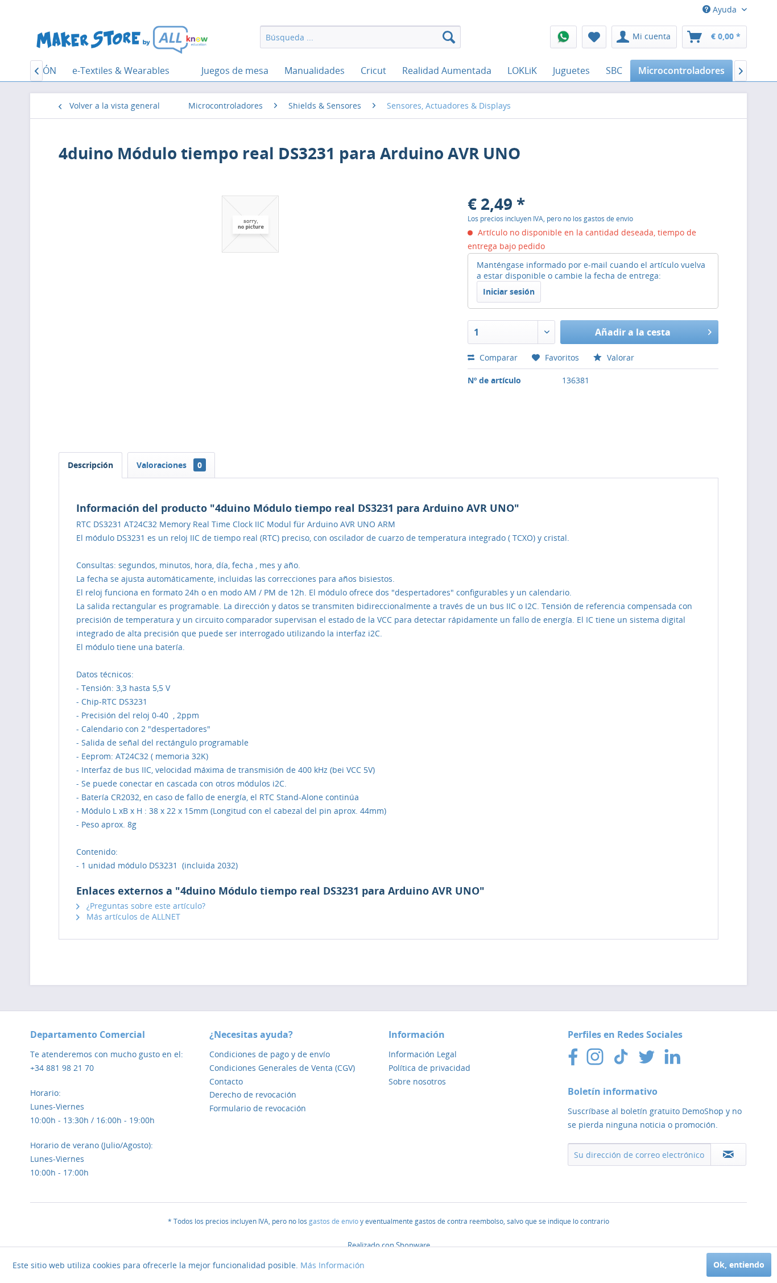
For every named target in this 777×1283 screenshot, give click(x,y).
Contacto (226, 1081)
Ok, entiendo (738, 1264)
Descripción (90, 465)
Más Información (332, 1265)
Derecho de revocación (252, 1094)
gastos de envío (333, 1221)
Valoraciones (169, 465)
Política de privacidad (429, 1067)
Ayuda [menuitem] (724, 9)
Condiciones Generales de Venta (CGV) (282, 1067)
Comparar (497, 357)
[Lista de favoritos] (594, 37)
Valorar (619, 357)
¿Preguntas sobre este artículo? (144, 905)
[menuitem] (360, 37)
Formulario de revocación (257, 1108)
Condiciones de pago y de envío (269, 1054)
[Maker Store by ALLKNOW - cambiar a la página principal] (122, 40)
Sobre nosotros (417, 1081)
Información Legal (422, 1054)
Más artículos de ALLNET (132, 916)
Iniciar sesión (509, 291)
